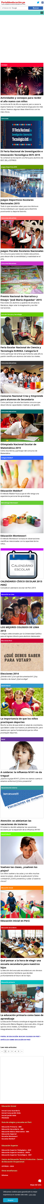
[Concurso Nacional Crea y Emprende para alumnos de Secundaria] (22, 393)
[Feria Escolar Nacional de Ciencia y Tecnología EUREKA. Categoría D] (22, 344)
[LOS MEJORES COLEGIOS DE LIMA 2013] (22, 624)
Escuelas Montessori (10, 1136)
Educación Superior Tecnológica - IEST (17, 1155)
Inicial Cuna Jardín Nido (11, 1113)
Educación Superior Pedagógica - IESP (16, 1150)
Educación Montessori (13, 535)
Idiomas (5, 1175)
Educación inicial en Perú (15, 920)
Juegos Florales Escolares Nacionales (22, 250)
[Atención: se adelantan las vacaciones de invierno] (22, 817)
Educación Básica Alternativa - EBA (15, 1131)
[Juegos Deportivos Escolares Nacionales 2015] (22, 197)
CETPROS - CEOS (8, 1166)
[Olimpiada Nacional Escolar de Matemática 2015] (22, 441)
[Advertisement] (22, 38)
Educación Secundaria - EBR (12, 1129)
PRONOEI (5, 1118)
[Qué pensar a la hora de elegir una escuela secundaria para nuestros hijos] (22, 957)
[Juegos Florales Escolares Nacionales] (22, 248)
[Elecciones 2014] (22, 670)
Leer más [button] (32, 1195)
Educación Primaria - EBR (12, 1127)
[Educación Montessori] (22, 532)
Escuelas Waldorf (8, 1139)
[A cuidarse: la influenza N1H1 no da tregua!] (22, 769)
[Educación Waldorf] (22, 487)
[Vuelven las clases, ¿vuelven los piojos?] (22, 864)
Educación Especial (9, 1134)
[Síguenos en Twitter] (38, 2)
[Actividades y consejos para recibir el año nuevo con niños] (22, 95)
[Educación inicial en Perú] (22, 917)
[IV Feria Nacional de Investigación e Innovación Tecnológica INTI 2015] (22, 148)
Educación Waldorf (11, 490)
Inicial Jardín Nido (9, 1115)
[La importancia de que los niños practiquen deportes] (22, 715)
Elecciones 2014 (10, 673)
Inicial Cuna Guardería (11, 1111)
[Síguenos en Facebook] (41, 2)
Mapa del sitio (35, 1185)
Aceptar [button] (10, 1200)
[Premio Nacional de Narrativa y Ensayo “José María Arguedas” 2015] (22, 293)
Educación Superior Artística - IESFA (16, 1152)
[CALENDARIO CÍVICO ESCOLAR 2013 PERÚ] (22, 578)
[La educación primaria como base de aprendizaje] (22, 1012)
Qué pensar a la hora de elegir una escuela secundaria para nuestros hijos (21, 964)
